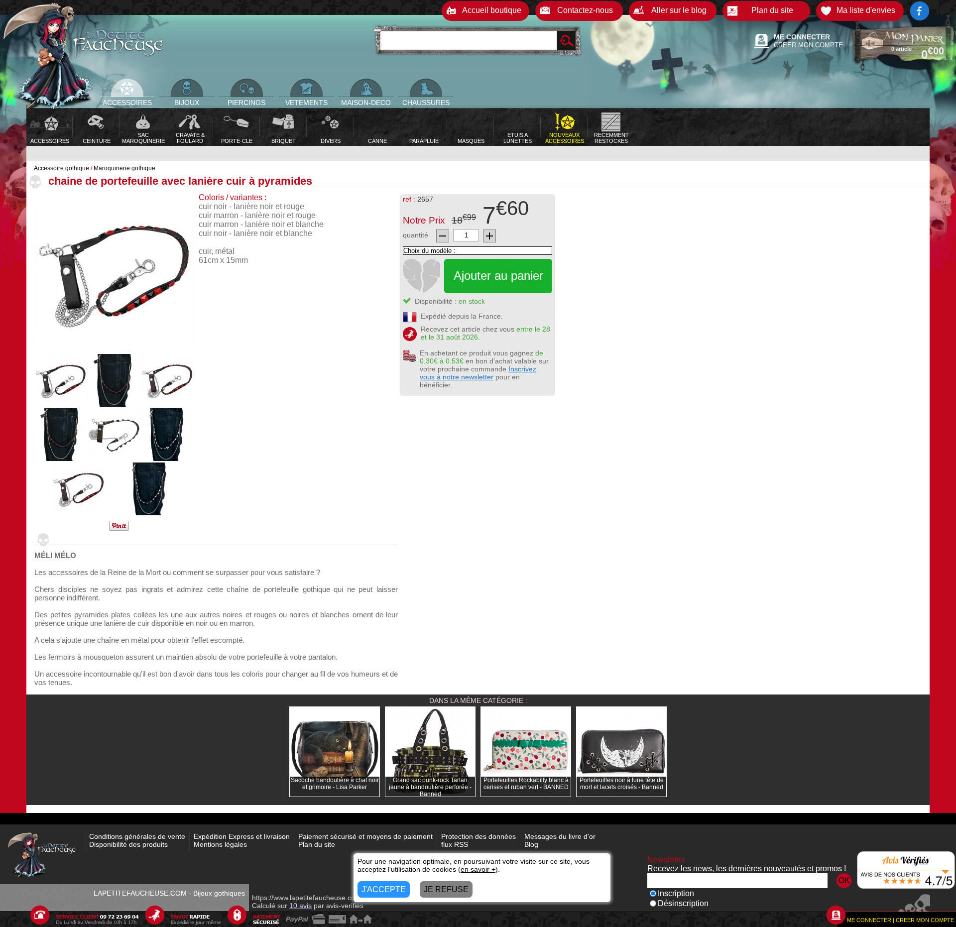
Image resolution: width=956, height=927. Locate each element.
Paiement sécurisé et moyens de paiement (365, 836)
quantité (415, 235)
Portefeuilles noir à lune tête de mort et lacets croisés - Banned (622, 784)
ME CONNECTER (802, 37)
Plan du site (316, 844)
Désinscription (683, 903)
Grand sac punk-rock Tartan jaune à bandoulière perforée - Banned (430, 787)
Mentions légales (220, 844)
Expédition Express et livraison (242, 836)
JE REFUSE (446, 889)
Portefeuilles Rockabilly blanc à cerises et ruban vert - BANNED (526, 784)
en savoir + (478, 869)
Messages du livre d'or (560, 836)
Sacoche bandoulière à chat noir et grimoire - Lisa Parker (335, 784)
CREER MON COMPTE (808, 45)
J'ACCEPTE (383, 889)
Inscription (676, 893)
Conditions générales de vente (137, 836)
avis (300, 906)
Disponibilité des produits (128, 844)
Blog (531, 844)
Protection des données (478, 836)
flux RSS (454, 844)
